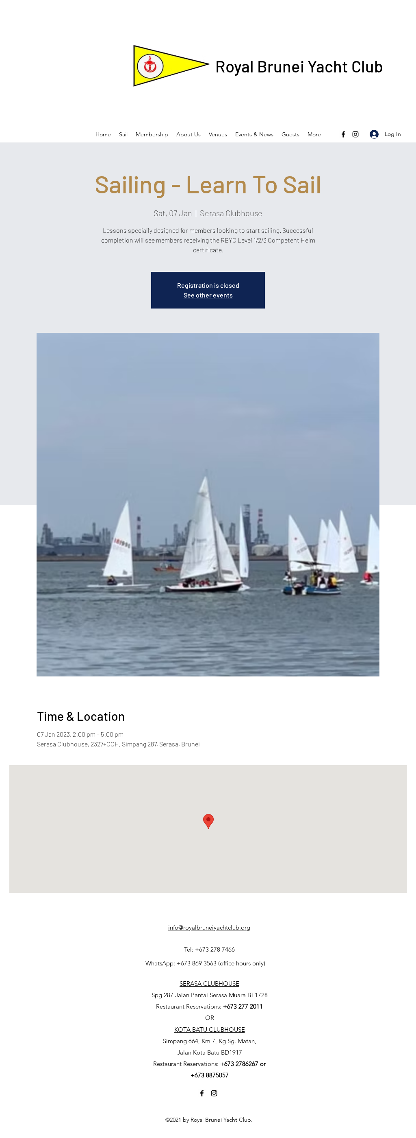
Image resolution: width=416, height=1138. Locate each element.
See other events (208, 295)
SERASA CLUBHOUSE (209, 983)
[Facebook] (343, 134)
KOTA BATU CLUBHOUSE (209, 1029)
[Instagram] (355, 134)
